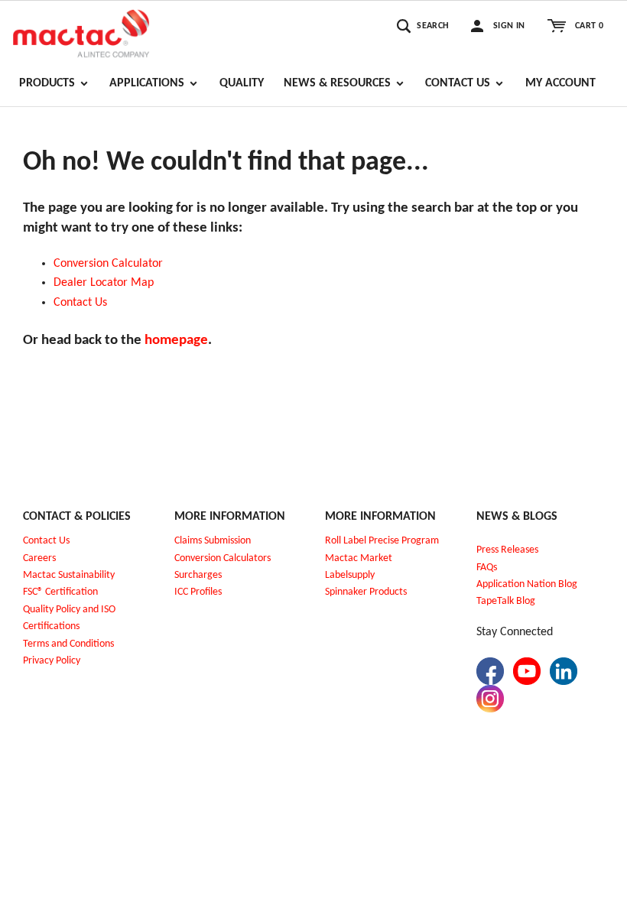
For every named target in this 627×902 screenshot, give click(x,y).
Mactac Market (358, 558)
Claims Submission (212, 541)
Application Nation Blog (526, 584)
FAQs (486, 567)
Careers (39, 558)
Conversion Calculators (222, 558)
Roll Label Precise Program (382, 541)
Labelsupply (350, 575)
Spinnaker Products (366, 592)
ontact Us (83, 303)
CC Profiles (199, 592)
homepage (176, 340)
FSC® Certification (60, 592)
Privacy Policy (51, 661)
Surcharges (198, 575)
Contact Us (46, 541)
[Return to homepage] (81, 31)
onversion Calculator (111, 264)
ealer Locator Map (107, 283)
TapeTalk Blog (505, 601)
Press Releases (507, 550)
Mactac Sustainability (69, 575)
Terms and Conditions (68, 644)
